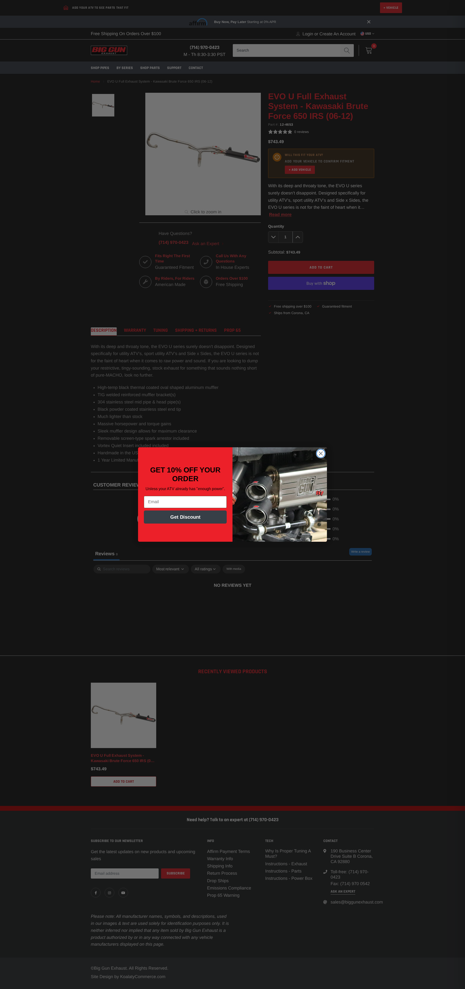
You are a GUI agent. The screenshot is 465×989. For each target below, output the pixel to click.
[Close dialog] (321, 453)
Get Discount (185, 517)
